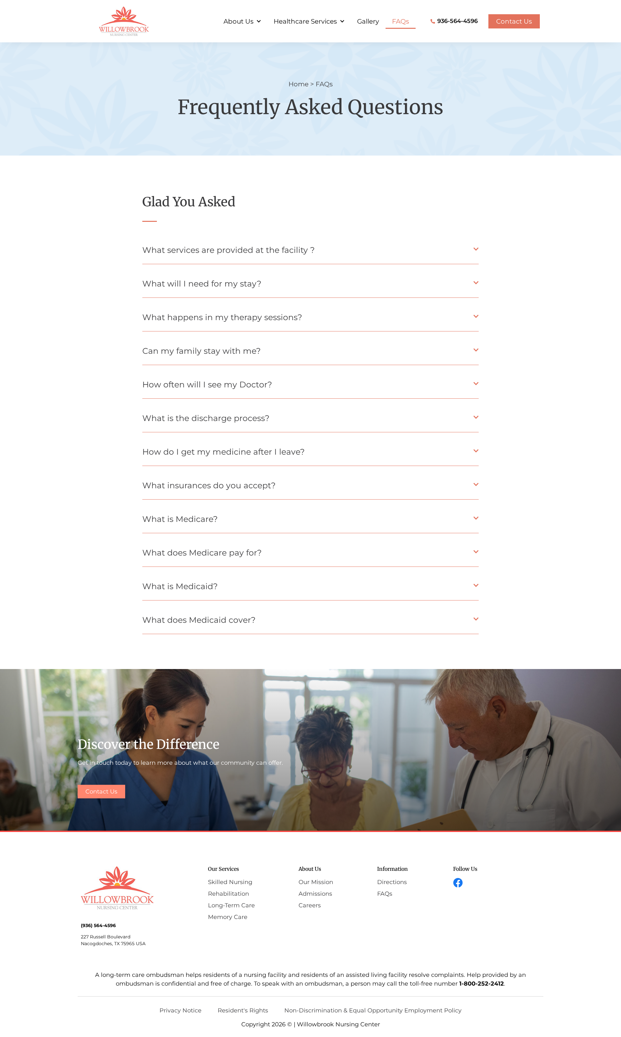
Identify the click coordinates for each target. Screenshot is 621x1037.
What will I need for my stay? (201, 283)
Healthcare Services (305, 21)
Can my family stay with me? (201, 351)
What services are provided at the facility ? (228, 250)
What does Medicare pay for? (202, 552)
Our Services (223, 869)
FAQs (400, 21)
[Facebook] (458, 883)
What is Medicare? (180, 519)
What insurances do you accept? (209, 485)
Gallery (368, 21)
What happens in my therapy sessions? (222, 317)
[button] (310, 252)
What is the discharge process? (205, 418)
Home (299, 84)
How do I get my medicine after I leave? (223, 452)
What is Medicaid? (180, 586)
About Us (238, 21)
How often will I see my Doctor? (207, 384)
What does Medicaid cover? (199, 620)
